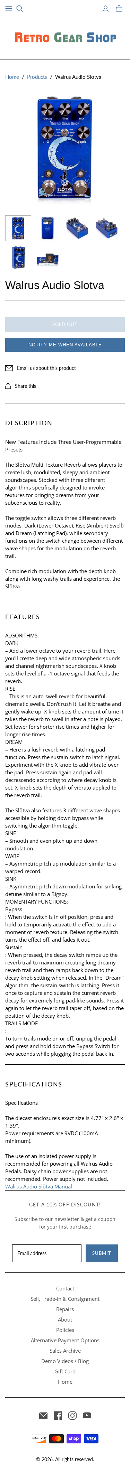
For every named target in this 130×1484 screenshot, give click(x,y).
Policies (65, 1329)
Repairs (65, 1309)
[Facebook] (58, 1415)
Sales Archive (65, 1350)
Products (37, 77)
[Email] (43, 1415)
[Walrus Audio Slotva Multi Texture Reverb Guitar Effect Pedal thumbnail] (18, 258)
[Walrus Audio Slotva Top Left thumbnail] (77, 228)
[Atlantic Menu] (8, 8)
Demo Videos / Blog (65, 1360)
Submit (101, 1253)
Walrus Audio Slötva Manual (38, 1186)
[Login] (105, 8)
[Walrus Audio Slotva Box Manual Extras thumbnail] (48, 258)
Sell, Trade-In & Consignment (65, 1298)
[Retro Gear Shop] (65, 36)
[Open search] (19, 8)
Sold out (65, 324)
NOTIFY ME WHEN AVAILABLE (65, 344)
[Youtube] (87, 1415)
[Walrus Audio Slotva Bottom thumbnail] (48, 228)
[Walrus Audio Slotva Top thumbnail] (18, 228)
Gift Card (65, 1371)
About (65, 1319)
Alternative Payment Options (65, 1340)
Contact (65, 1288)
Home (12, 77)
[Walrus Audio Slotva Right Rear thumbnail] (107, 228)
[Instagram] (72, 1415)
